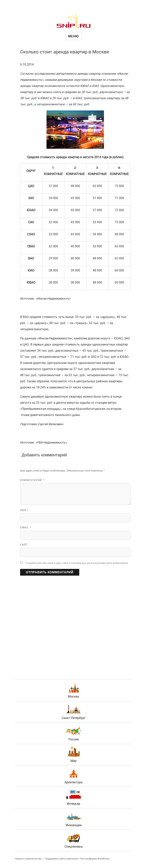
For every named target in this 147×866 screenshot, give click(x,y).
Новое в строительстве (28, 858)
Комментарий (32, 480)
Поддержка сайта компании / (62, 858)
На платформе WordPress (94, 858)
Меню (73, 36)
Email (25, 527)
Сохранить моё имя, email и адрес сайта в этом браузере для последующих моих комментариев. (76, 563)
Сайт (24, 544)
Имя (24, 510)
